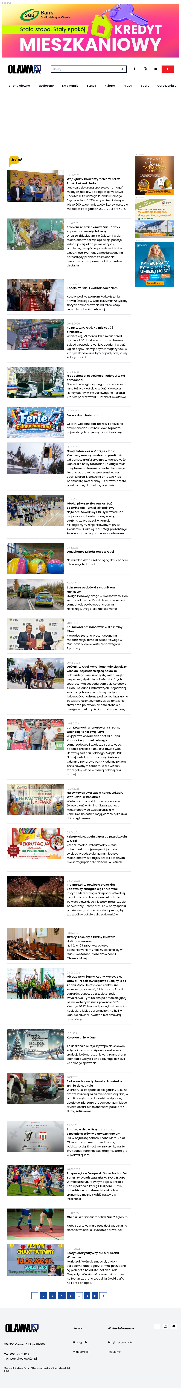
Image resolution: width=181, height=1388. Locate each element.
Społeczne (46, 86)
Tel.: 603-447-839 (16, 1354)
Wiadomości (81, 1352)
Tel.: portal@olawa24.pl (20, 1359)
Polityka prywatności (120, 1342)
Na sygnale (70, 86)
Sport (145, 86)
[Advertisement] (90, 123)
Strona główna (19, 86)
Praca (128, 86)
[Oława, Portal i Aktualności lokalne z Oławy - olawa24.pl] (24, 69)
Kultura (109, 86)
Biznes (91, 86)
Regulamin (114, 1352)
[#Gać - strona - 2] (103, 1295)
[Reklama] (90, 31)
